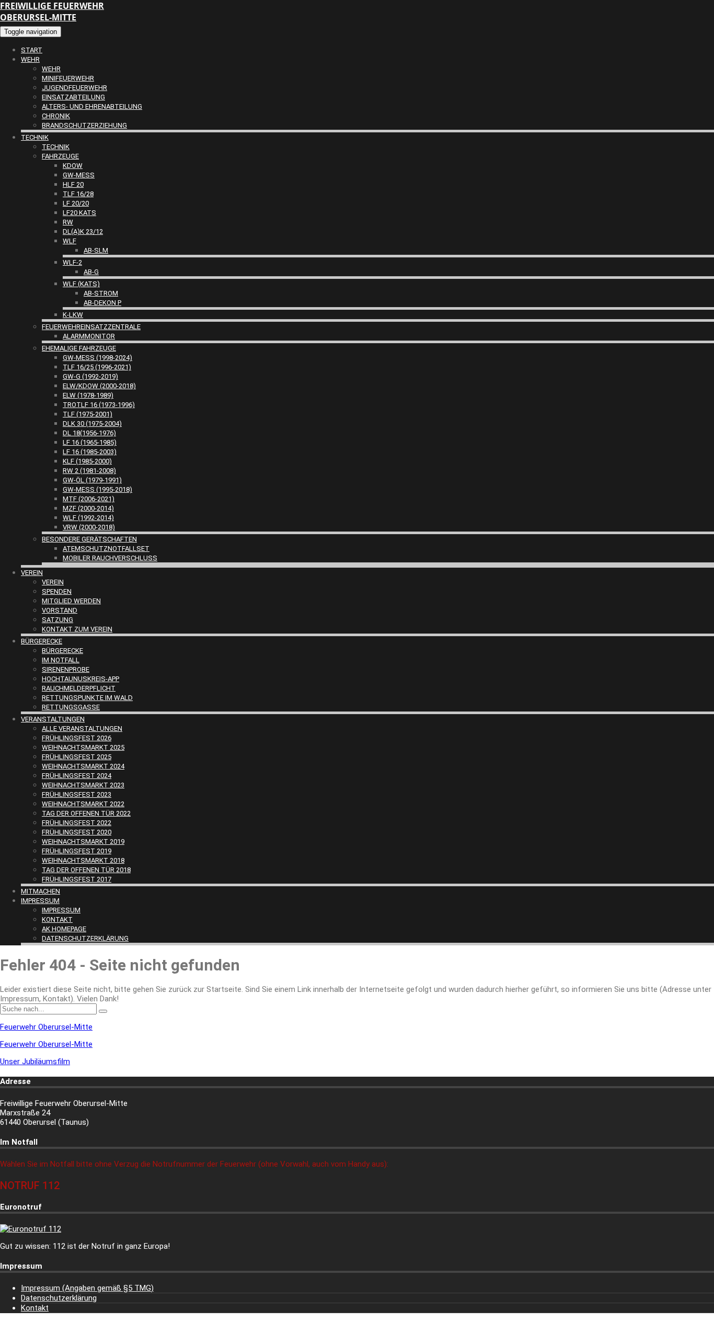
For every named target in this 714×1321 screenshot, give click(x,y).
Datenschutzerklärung (85, 938)
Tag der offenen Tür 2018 (86, 870)
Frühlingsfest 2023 (76, 794)
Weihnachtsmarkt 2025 (83, 747)
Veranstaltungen (53, 719)
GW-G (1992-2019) (90, 376)
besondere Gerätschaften (89, 539)
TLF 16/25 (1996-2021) (97, 367)
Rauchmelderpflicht (79, 688)
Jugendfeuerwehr (74, 88)
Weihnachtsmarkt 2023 (83, 785)
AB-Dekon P (102, 303)
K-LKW (73, 315)
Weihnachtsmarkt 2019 (83, 841)
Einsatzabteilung (73, 97)
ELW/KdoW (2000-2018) (99, 386)
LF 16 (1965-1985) (90, 442)
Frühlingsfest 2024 (76, 776)
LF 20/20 (76, 203)
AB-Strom (101, 293)
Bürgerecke (41, 641)
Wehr (30, 59)
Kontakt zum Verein (77, 629)
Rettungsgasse (71, 707)
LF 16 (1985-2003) (90, 452)
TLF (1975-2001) (87, 414)
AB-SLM (96, 250)
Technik (35, 137)
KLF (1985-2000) (87, 461)
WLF (69, 241)
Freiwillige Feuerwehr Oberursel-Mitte (52, 11)
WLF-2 (72, 262)
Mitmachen (40, 891)
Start (31, 50)
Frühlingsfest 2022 (76, 823)
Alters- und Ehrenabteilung (92, 106)
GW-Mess (79, 175)
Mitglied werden (71, 601)
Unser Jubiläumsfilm (35, 1061)
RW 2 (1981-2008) (89, 471)
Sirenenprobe (65, 669)
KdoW (73, 166)
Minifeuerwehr (68, 78)
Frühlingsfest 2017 (76, 879)
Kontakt (57, 919)
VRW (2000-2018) (89, 527)
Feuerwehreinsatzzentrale (91, 327)
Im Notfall (60, 660)
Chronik (56, 116)
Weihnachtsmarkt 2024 (83, 766)
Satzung (57, 620)
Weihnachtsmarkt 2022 (83, 804)
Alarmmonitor (89, 336)
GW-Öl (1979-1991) (92, 480)
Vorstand (59, 610)
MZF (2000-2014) (88, 508)
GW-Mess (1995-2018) (97, 489)
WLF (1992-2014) (88, 518)
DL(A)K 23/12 (83, 231)
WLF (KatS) (81, 284)
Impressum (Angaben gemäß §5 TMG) (87, 1288)
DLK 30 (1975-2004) (92, 423)
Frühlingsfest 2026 (76, 738)
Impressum (40, 901)
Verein (32, 573)
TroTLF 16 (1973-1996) (99, 405)
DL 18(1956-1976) (89, 433)
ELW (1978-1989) (88, 395)
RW (68, 222)
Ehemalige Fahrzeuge (79, 348)
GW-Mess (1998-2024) (97, 358)
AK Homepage (64, 929)
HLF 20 (73, 184)
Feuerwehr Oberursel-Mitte (46, 1027)
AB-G (91, 272)
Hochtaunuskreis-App (80, 679)
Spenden (57, 591)
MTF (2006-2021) (88, 499)
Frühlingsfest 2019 (76, 851)
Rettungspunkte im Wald (87, 698)
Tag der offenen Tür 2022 (86, 813)
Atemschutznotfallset (106, 548)
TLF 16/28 (78, 194)
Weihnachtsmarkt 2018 (83, 860)
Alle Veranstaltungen (82, 728)
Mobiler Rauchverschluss (110, 558)
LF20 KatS (79, 213)
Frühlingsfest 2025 (76, 757)
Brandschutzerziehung (84, 125)
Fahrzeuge (60, 156)
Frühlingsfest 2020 (76, 832)
